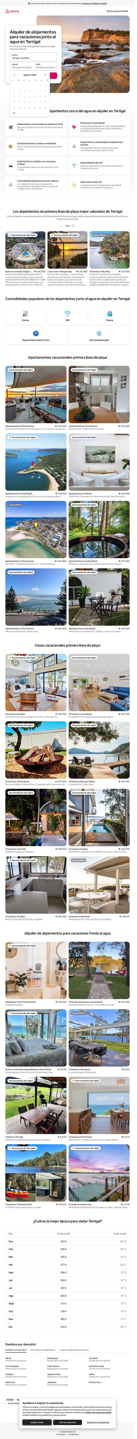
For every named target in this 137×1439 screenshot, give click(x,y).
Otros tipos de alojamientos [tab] (43, 1350)
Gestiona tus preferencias (98, 1422)
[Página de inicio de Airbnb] (12, 11)
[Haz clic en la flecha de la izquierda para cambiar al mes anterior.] (14, 75)
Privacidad (60, 1434)
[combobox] (33, 58)
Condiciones (73, 1434)
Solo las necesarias (67, 1422)
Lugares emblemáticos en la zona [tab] (74, 1350)
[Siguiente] (73, 226)
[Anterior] (62, 226)
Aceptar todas (37, 1422)
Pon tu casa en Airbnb (117, 11)
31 (14, 113)
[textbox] (21, 67)
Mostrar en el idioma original (94, 3)
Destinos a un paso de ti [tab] (15, 1350)
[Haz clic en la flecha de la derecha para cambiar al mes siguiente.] (45, 75)
